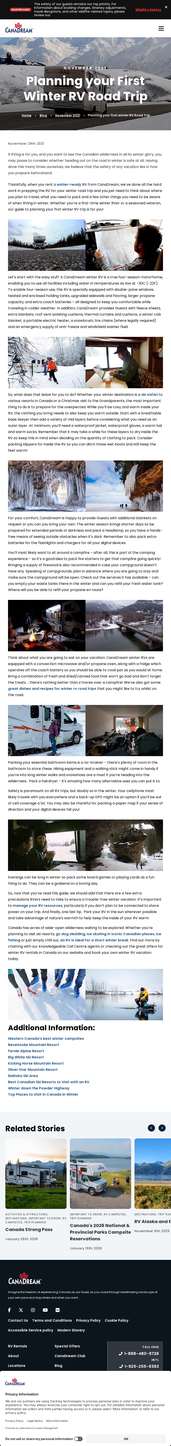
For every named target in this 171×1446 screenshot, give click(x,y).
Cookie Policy (116, 1320)
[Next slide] (162, 1128)
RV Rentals (17, 1346)
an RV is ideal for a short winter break (94, 940)
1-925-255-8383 (142, 1366)
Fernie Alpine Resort (26, 1051)
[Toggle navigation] (161, 28)
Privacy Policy (88, 1320)
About (13, 1356)
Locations (16, 1365)
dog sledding (73, 934)
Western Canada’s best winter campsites (46, 1038)
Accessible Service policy (30, 1330)
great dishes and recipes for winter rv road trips (52, 688)
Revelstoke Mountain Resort (33, 1044)
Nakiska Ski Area (23, 1075)
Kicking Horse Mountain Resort (36, 1063)
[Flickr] (58, 1310)
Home (26, 115)
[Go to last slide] (151, 1128)
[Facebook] (9, 1310)
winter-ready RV (72, 184)
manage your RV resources (37, 905)
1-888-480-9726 (141, 1353)
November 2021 (67, 115)
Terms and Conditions (52, 1320)
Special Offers (67, 1346)
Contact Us (18, 1320)
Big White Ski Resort (26, 1057)
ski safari (149, 394)
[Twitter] (21, 1310)
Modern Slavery (71, 1330)
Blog (43, 115)
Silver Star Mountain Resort (33, 1069)
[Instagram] (33, 1310)
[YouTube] (45, 1310)
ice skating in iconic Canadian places (120, 934)
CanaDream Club (70, 1356)
